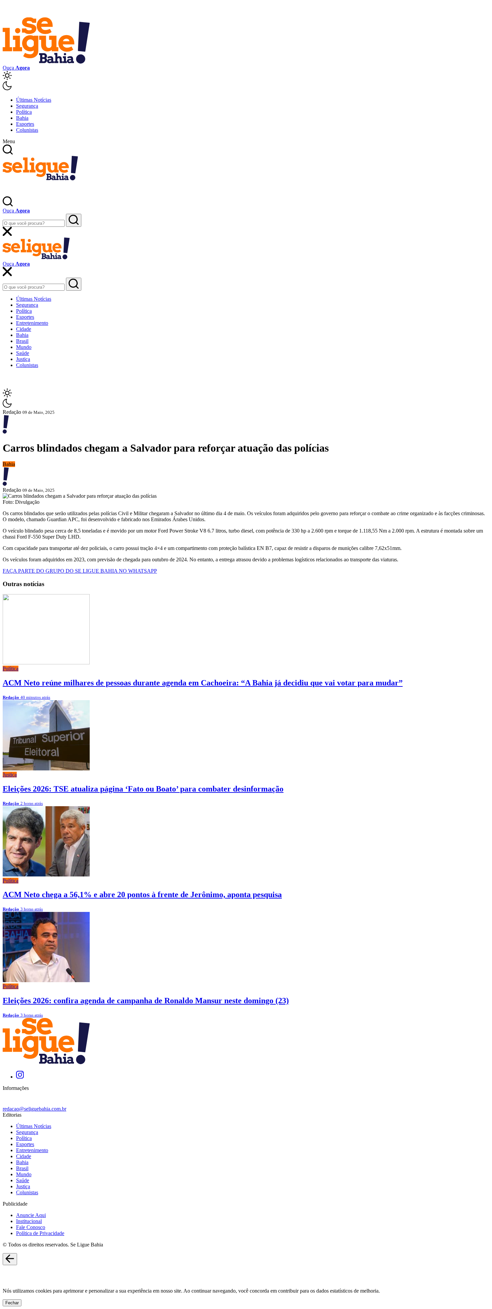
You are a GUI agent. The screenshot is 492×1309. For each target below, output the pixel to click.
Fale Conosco (30, 1227)
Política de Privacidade (40, 1233)
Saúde (22, 353)
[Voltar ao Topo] (10, 1259)
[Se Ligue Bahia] (46, 62)
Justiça (23, 359)
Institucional (29, 1221)
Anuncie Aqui (31, 1215)
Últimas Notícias (33, 100)
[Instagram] (20, 1077)
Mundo (23, 347)
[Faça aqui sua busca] (73, 284)
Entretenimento (32, 323)
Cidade (23, 329)
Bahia (22, 118)
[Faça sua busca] (73, 220)
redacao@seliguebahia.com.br (34, 1109)
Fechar (12, 1302)
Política (24, 112)
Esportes (25, 124)
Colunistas (27, 130)
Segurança (27, 106)
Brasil (22, 341)
